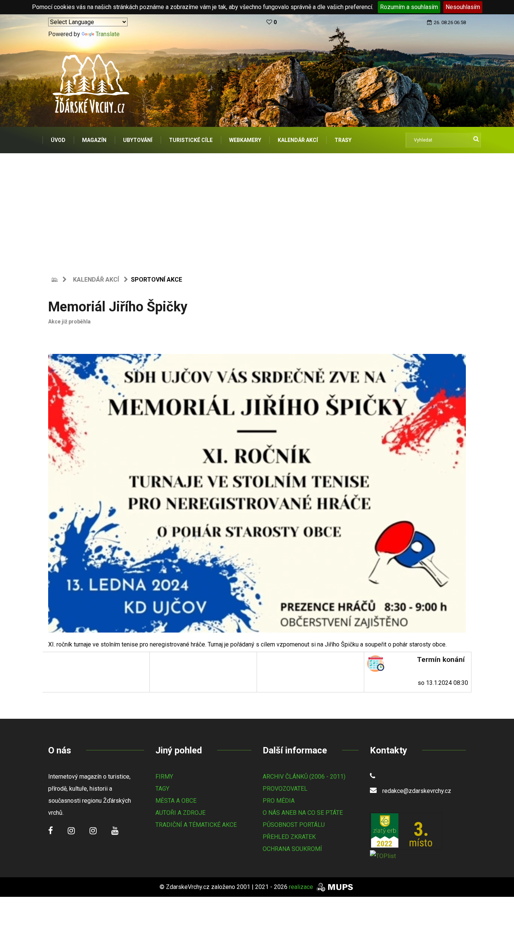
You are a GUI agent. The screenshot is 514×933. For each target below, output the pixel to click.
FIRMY (164, 776)
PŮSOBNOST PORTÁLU (294, 824)
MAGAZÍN (94, 140)
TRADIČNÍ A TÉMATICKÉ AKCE (196, 824)
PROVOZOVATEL (285, 788)
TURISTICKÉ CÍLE (191, 140)
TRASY (343, 140)
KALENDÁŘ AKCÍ (298, 140)
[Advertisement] (257, 209)
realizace (302, 886)
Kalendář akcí (96, 279)
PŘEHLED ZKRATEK (289, 836)
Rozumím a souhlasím (409, 7)
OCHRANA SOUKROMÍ (292, 848)
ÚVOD (58, 140)
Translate (108, 34)
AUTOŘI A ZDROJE (180, 812)
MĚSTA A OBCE (175, 800)
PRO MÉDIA (279, 800)
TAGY (162, 788)
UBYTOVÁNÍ (137, 140)
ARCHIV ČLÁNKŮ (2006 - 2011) (304, 776)
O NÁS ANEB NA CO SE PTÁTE (303, 812)
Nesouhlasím (463, 7)
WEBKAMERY (245, 140)
